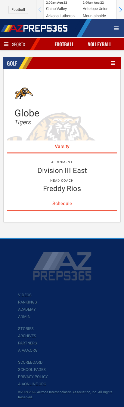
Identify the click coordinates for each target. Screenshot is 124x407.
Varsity (62, 146)
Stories (26, 328)
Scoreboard (30, 362)
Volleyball (99, 44)
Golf (12, 63)
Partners (27, 343)
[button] (120, 9)
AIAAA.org (28, 350)
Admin (24, 316)
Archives (27, 336)
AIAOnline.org (32, 384)
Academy (27, 309)
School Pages (32, 369)
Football (18, 10)
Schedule (62, 203)
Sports (18, 44)
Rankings (27, 302)
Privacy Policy (33, 377)
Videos (25, 295)
